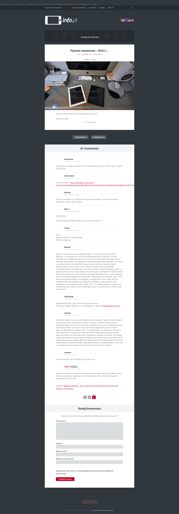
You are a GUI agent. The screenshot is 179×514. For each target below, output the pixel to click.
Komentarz (61, 421)
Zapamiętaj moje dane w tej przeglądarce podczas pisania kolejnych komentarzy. (84, 472)
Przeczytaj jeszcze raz (79, 8)
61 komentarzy (97, 54)
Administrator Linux (107, 510)
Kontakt (110, 8)
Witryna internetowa (65, 459)
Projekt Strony (96, 510)
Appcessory (92, 8)
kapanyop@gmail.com (111, 306)
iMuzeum (66, 8)
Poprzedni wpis (80, 137)
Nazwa (59, 443)
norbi (79, 54)
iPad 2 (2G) (92, 122)
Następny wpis (98, 137)
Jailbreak (102, 8)
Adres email (61, 451)
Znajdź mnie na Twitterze (53, 8)
